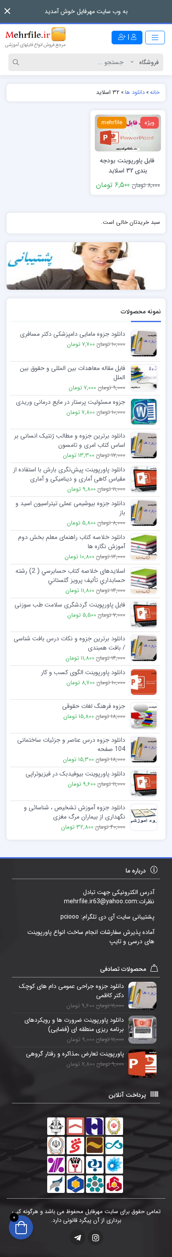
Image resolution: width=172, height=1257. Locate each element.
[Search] (17, 62)
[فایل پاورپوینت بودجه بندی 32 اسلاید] (128, 132)
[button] (7, 11)
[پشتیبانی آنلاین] (86, 266)
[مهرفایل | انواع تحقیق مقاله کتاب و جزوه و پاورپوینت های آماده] (35, 37)
